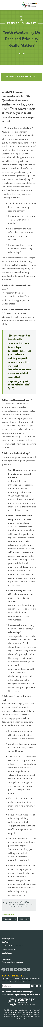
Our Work (5, 941)
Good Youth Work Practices (12, 945)
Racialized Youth (9, 919)
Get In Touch (7, 952)
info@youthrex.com (15, 962)
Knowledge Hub (8, 938)
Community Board (9, 949)
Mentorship (24, 919)
